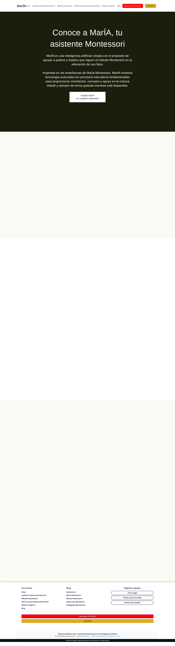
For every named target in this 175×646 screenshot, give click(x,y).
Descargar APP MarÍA (132, 6)
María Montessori (73, 595)
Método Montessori (65, 6)
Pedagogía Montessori (75, 605)
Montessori (71, 592)
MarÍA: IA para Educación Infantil (87, 6)
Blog (118, 6)
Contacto (150, 6)
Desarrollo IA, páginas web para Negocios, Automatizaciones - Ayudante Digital (87, 640)
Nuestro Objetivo (108, 6)
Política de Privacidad (132, 598)
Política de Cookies (132, 602)
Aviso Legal (132, 593)
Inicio (28, 6)
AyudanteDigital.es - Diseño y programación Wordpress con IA (98, 636)
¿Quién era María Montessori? (43, 6)
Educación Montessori (75, 602)
